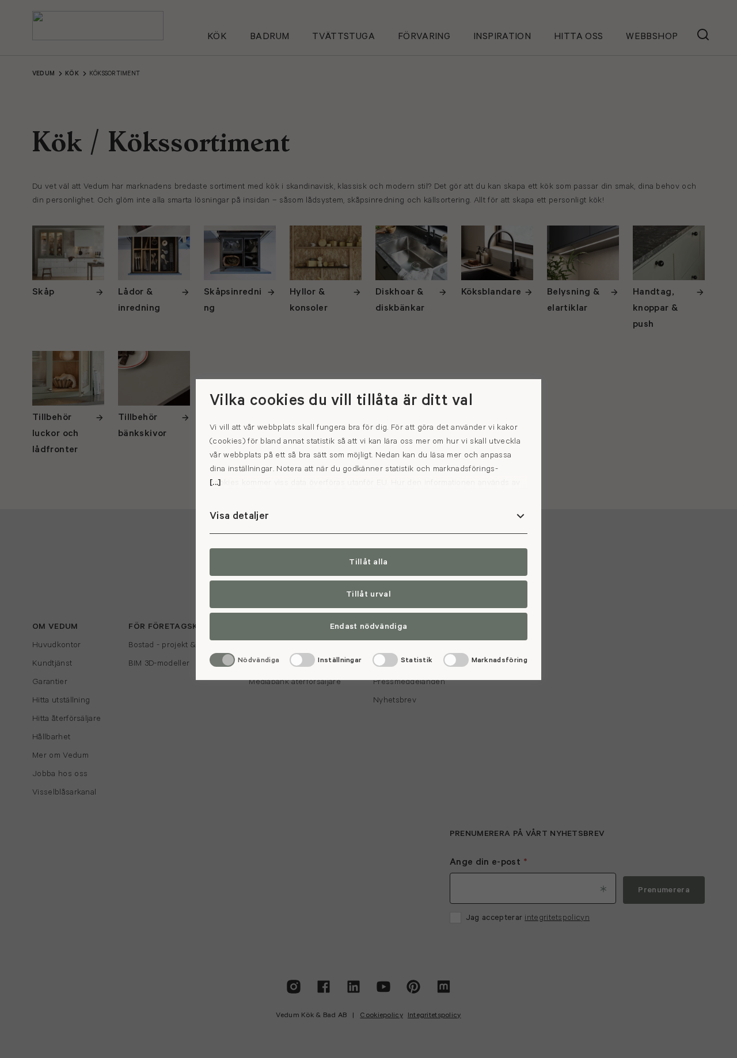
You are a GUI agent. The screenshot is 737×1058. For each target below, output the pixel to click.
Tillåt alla (368, 562)
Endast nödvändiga (368, 626)
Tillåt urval (368, 594)
